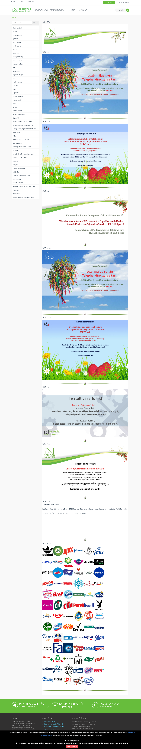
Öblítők (15, 136)
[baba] (58, 572)
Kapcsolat (82, 10)
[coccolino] (47, 616)
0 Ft (124, 10)
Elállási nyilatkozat (49, 721)
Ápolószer (15, 39)
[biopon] (47, 583)
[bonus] (68, 583)
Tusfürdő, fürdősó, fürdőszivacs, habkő (23, 197)
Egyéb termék (16, 71)
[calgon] (68, 594)
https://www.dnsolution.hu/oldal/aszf (68, 513)
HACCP (14, 89)
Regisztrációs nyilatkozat (51, 729)
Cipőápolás (16, 53)
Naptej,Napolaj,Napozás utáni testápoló (24, 129)
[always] (47, 561)
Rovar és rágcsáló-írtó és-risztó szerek (23, 154)
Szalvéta (15, 161)
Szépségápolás (17, 179)
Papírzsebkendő (17, 143)
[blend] (58, 583)
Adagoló (15, 32)
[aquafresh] (58, 561)
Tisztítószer (16, 190)
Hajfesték (15, 93)
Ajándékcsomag (17, 35)
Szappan (15, 165)
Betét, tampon (17, 42)
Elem (14, 68)
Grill (14, 78)
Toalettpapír (16, 194)
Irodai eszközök (17, 100)
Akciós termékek (17, 28)
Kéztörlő (15, 107)
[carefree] (47, 605)
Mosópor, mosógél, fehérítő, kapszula (23, 125)
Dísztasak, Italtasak (18, 64)
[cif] (58, 605)
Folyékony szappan (18, 75)
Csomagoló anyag (18, 57)
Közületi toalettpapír (19, 114)
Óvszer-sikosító (17, 132)
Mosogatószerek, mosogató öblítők (23, 122)
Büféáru (15, 50)
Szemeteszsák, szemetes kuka (21, 176)
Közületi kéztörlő (17, 111)
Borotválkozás (17, 46)
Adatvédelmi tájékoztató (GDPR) (53, 726)
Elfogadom (72, 746)
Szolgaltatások (57, 10)
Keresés (35, 23)
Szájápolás (16, 172)
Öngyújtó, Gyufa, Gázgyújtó (21, 140)
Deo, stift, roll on (17, 60)
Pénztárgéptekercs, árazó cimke (22, 147)
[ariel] (68, 561)
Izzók (14, 104)
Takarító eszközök (18, 183)
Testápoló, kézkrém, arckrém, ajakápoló (24, 186)
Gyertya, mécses (17, 82)
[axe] (47, 572)
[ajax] (68, 551)
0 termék (119, 10)
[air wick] (58, 551)
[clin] (68, 605)
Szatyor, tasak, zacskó (19, 168)
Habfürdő (15, 86)
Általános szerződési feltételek (53, 724)
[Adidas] (47, 551)
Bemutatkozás (41, 10)
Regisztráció (109, 3)
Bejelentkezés (125, 2)
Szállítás (71, 10)
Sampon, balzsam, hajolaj (20, 158)
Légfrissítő (16, 118)
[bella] (68, 572)
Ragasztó (15, 150)
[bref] (58, 594)
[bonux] (47, 594)
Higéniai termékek (18, 96)
